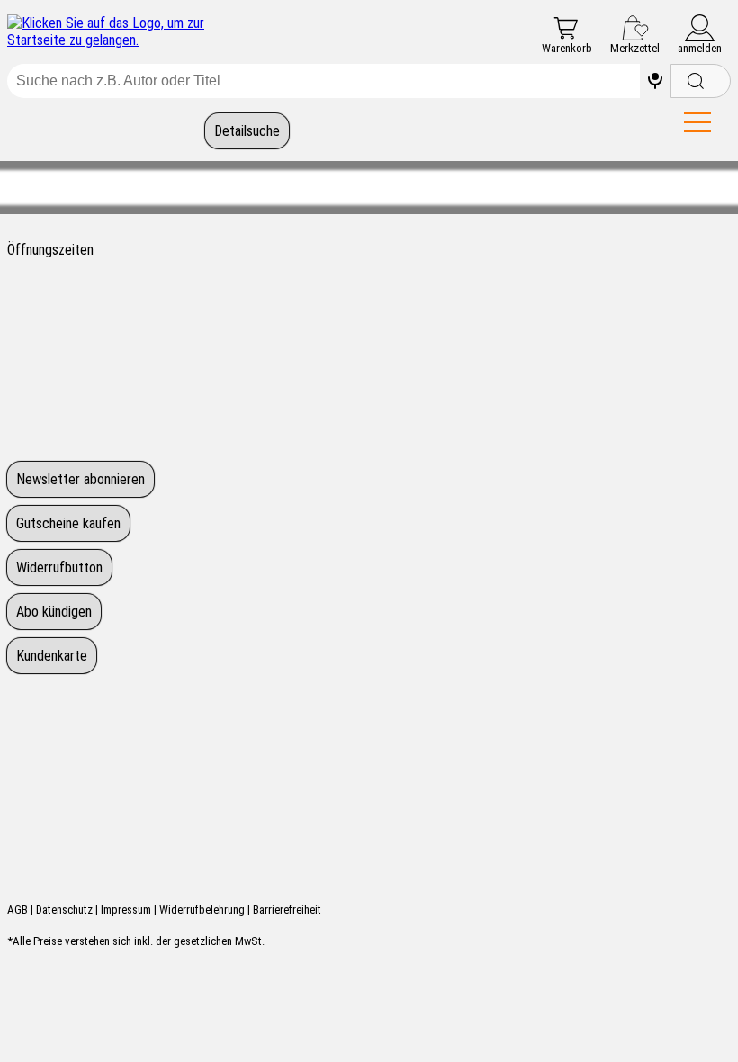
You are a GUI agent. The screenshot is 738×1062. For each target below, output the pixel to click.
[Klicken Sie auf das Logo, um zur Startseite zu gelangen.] (124, 31)
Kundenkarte (51, 655)
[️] (655, 81)
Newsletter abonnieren (80, 479)
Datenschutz (64, 909)
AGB (17, 909)
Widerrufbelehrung (202, 909)
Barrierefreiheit (287, 909)
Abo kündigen (54, 611)
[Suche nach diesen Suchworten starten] (700, 81)
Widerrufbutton (59, 567)
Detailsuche (247, 131)
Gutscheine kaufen (68, 523)
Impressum (126, 909)
